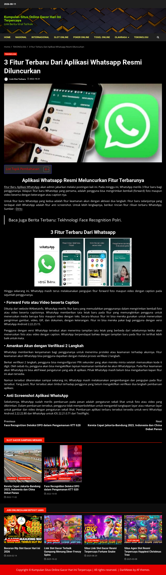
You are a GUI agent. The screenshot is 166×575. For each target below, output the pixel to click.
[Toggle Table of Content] (44, 169)
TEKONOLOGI (141, 37)
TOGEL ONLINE (102, 37)
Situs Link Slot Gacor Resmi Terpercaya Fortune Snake (103, 529)
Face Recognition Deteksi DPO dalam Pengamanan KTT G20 (42, 423)
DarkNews (126, 570)
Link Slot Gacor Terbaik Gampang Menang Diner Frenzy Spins (63, 529)
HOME (7, 37)
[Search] (158, 37)
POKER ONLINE (81, 37)
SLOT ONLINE (61, 37)
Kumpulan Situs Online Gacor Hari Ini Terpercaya (32, 18)
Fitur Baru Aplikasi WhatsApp (22, 187)
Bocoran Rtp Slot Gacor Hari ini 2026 (23, 529)
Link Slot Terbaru (17, 78)
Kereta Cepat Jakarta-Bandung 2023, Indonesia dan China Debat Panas (125, 425)
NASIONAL (21, 37)
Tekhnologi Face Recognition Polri (89, 220)
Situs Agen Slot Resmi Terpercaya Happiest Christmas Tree (143, 529)
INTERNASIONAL (40, 37)
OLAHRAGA (121, 37)
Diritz (19, 209)
